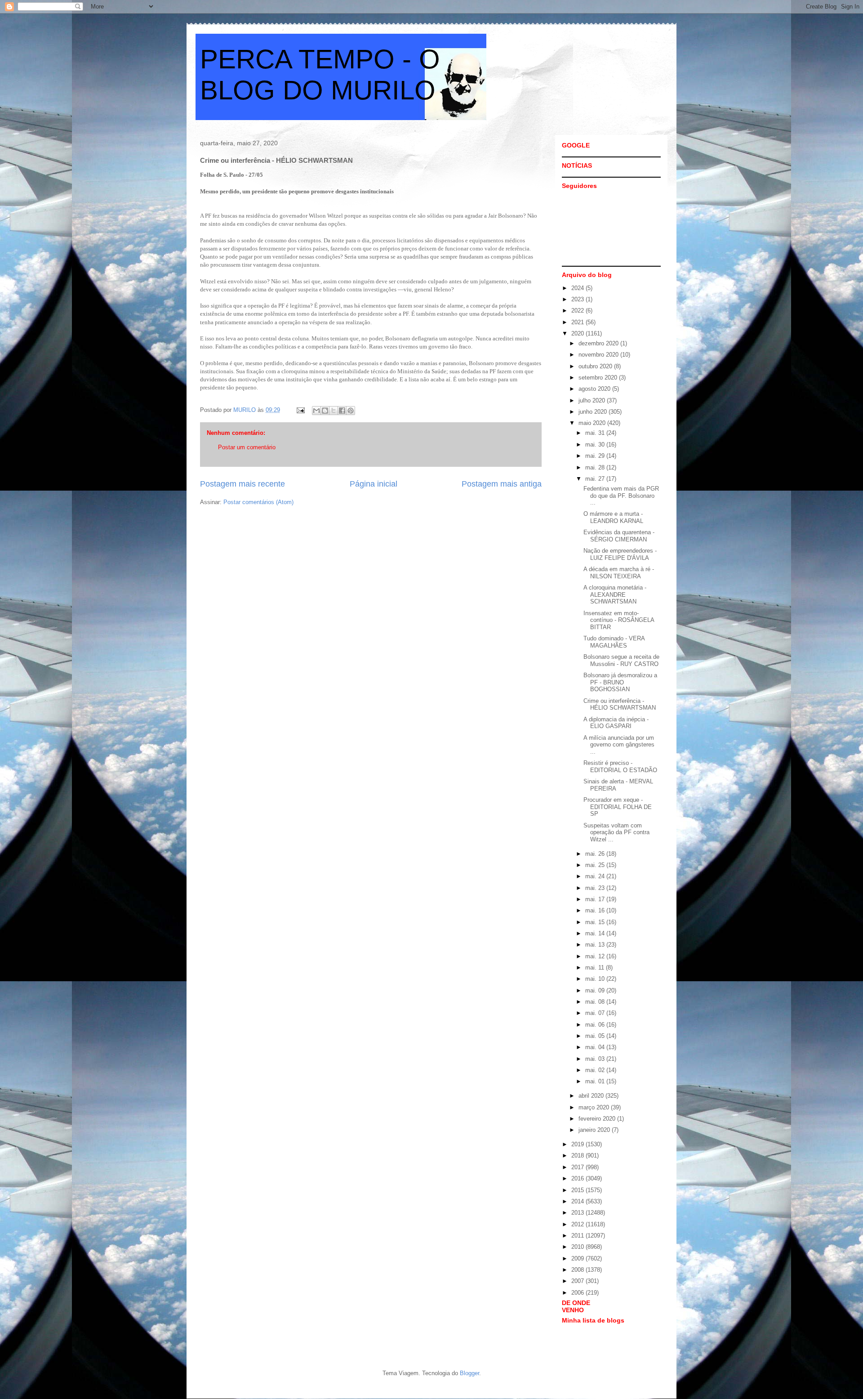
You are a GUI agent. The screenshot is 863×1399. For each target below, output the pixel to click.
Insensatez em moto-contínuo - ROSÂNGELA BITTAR (618, 620)
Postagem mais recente (242, 483)
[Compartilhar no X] (333, 410)
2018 (578, 1155)
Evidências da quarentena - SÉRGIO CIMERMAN (618, 536)
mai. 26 (595, 853)
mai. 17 (595, 899)
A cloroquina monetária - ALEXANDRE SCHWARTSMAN (614, 594)
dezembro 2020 (599, 343)
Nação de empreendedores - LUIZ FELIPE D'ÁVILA (620, 554)
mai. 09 (595, 990)
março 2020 (594, 1107)
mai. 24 (595, 876)
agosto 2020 (595, 388)
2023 (578, 299)
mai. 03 (595, 1058)
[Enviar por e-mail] (316, 410)
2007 (578, 1281)
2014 (578, 1201)
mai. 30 (595, 444)
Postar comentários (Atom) (258, 502)
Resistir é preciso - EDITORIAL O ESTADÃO (620, 766)
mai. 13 (595, 944)
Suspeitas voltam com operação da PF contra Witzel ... (616, 832)
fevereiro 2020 (597, 1118)
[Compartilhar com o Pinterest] (350, 410)
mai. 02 (595, 1070)
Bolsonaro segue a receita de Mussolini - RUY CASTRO (621, 660)
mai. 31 (595, 432)
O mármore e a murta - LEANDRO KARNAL (613, 517)
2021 (578, 322)
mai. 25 (595, 865)
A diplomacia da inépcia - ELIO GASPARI (616, 723)
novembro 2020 (599, 354)
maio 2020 (592, 423)
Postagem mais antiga (502, 483)
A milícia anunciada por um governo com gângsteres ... (618, 744)
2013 (578, 1212)
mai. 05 (595, 1035)
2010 (578, 1246)
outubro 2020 (596, 366)
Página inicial (373, 483)
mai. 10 (595, 978)
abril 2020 (591, 1095)
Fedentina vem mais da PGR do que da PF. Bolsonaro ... (621, 495)
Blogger (469, 1373)
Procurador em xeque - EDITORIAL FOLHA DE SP (617, 806)
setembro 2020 (598, 377)
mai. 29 (595, 455)
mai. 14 (595, 933)
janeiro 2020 (595, 1129)
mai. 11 (595, 967)
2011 (578, 1235)
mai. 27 (595, 478)
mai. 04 (595, 1047)
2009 (578, 1258)
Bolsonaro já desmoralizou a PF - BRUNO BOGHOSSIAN (620, 682)
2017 (578, 1167)
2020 (578, 333)
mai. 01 (595, 1081)
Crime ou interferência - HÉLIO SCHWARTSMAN (619, 704)
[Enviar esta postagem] (300, 410)
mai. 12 (595, 956)
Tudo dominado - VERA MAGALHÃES (614, 642)
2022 (578, 310)
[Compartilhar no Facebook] (342, 410)
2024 (578, 288)
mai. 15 (595, 922)
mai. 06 (595, 1024)
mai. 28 (595, 467)
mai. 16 (595, 910)
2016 (578, 1178)
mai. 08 (595, 1001)
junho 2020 (593, 411)
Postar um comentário (247, 447)
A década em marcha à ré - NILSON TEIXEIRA (618, 573)
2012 (578, 1224)
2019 (578, 1144)
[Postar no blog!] (324, 410)
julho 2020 (592, 400)
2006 (578, 1292)
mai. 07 (595, 1013)
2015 (578, 1190)
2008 (578, 1269)
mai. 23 (595, 888)
